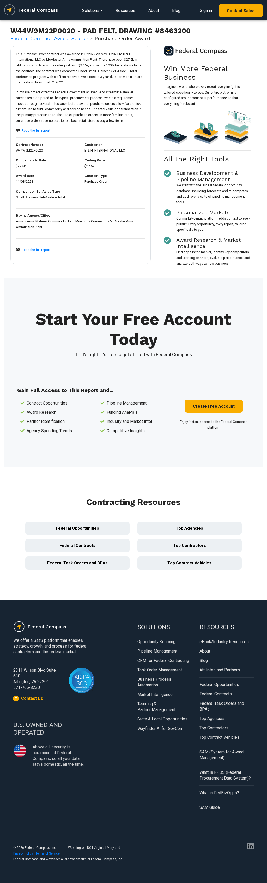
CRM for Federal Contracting (163, 660)
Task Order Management (159, 669)
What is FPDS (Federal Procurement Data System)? (225, 775)
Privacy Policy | (24, 853)
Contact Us (32, 698)
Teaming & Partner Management (156, 706)
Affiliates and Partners (219, 669)
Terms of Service (47, 853)
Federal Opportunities (77, 528)
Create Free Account (214, 406)
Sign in (206, 10)
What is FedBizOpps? (219, 792)
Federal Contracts (77, 545)
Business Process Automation (154, 682)
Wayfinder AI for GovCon (159, 728)
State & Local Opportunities (162, 719)
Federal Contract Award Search (49, 38)
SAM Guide (209, 807)
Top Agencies (189, 528)
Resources (125, 10)
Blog (176, 10)
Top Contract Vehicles (189, 563)
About (153, 10)
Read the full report (36, 130)
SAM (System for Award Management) (221, 754)
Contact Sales (240, 10)
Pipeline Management (157, 651)
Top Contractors (189, 545)
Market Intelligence (155, 694)
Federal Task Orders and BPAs (77, 563)
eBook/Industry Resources (224, 641)
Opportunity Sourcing (156, 641)
